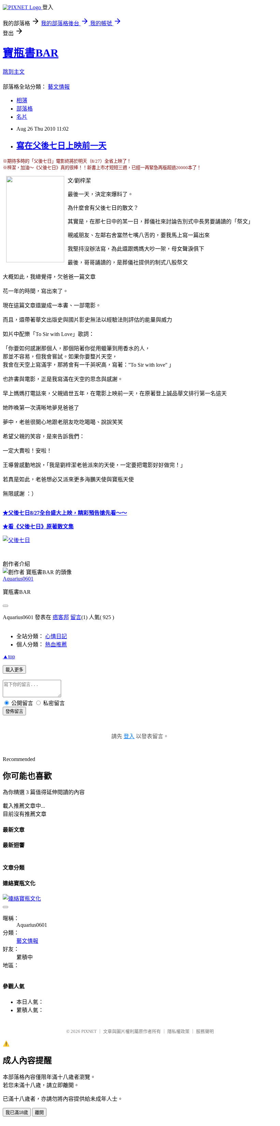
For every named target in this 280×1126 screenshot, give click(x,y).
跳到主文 (14, 72)
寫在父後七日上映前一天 (61, 145)
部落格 (24, 109)
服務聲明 (205, 1031)
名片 (21, 117)
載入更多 (14, 669)
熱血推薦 (56, 644)
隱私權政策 (178, 1031)
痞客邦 (61, 617)
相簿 (21, 100)
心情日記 (56, 636)
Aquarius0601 (18, 579)
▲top (9, 656)
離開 (39, 1112)
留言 (75, 617)
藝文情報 (59, 87)
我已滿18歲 (16, 1112)
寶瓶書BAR (30, 53)
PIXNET (89, 1031)
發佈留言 (14, 711)
